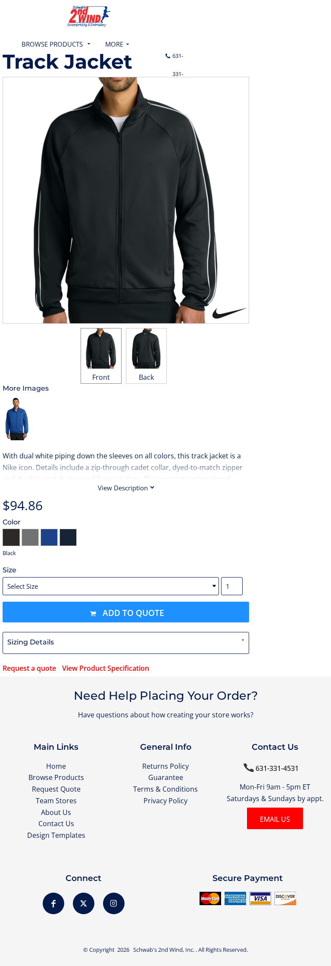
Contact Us (56, 823)
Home (56, 766)
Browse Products (56, 777)
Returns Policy (165, 766)
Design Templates (56, 835)
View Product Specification (105, 668)
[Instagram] (114, 903)
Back (146, 377)
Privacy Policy (165, 800)
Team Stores (56, 800)
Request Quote (56, 789)
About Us (56, 812)
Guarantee (165, 777)
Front (101, 377)
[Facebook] (53, 903)
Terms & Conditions (165, 789)
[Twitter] (83, 903)
